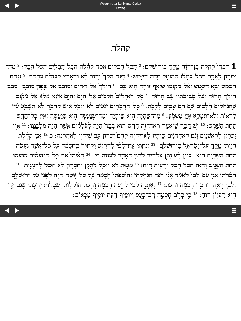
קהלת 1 (121, 8)
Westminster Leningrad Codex (120, 3)
